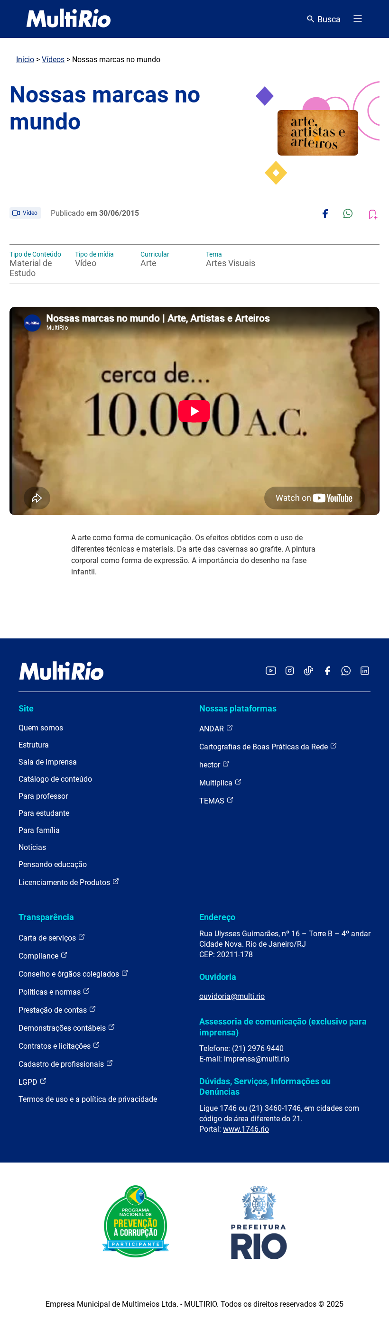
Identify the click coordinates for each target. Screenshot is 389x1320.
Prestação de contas (54, 1010)
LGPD (29, 1082)
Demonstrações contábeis (63, 1028)
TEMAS (212, 800)
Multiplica (216, 782)
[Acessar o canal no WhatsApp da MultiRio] (346, 671)
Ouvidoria (217, 977)
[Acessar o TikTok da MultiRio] (309, 671)
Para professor (43, 796)
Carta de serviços (48, 937)
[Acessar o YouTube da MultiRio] (271, 671)
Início (25, 59)
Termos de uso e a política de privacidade (88, 1099)
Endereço (217, 917)
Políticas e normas (51, 992)
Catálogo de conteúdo (55, 779)
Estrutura (34, 744)
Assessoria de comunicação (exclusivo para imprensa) (283, 1026)
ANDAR (212, 728)
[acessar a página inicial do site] (68, 19)
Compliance (39, 955)
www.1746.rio (246, 1129)
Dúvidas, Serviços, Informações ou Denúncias (265, 1086)
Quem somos (41, 727)
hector (210, 764)
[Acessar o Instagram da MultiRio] (290, 671)
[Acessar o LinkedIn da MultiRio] (364, 671)
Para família (39, 830)
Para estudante (44, 813)
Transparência (46, 917)
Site (26, 708)
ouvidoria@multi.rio (232, 996)
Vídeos (53, 59)
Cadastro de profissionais (62, 1064)
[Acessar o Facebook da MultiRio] (327, 671)
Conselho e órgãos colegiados (70, 973)
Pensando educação (53, 864)
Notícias (32, 847)
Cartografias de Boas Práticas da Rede (264, 746)
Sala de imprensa (48, 761)
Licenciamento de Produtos (65, 882)
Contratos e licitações (56, 1046)
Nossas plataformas (238, 708)
